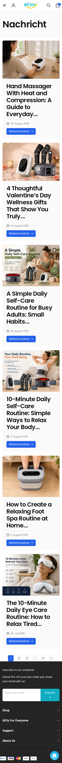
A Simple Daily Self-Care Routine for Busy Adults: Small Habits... (29, 307)
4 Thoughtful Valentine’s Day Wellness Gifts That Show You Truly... (28, 202)
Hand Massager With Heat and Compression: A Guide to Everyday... (29, 100)
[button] (4, 5)
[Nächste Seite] (51, 658)
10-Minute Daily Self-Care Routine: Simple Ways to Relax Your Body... (28, 413)
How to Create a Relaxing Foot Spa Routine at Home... (29, 515)
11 (43, 658)
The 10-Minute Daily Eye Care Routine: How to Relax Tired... (28, 613)
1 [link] (10, 658)
